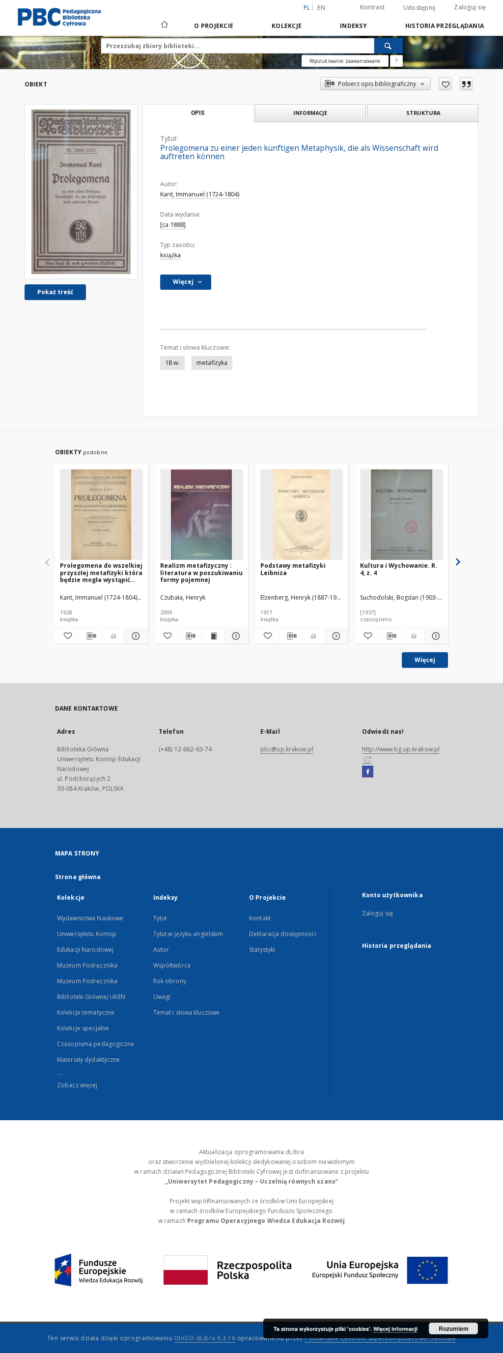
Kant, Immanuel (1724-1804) (199, 194)
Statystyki (262, 949)
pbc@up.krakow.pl (286, 749)
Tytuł (160, 918)
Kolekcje (287, 26)
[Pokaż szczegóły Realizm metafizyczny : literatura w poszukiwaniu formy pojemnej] (235, 636)
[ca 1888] (173, 225)
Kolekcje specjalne (83, 1028)
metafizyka (211, 363)
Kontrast (372, 7)
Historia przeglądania (444, 26)
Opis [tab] (197, 113)
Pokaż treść (55, 292)
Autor (161, 949)
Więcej (425, 660)
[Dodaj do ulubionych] (445, 84)
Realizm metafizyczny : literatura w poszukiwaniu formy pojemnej (201, 572)
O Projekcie (213, 26)
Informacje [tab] (310, 112)
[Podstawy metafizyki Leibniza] (302, 514)
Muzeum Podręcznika (87, 965)
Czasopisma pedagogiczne (95, 1044)
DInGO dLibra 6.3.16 (205, 1338)
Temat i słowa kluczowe (186, 1012)
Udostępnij (419, 8)
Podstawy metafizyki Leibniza (293, 569)
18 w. (172, 363)
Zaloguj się (470, 7)
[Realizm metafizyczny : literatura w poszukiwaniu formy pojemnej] (202, 514)
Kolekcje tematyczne (85, 1012)
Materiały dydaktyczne (88, 1059)
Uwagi (162, 997)
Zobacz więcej (77, 1085)
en (321, 7)
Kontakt (260, 918)
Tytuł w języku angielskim (188, 934)
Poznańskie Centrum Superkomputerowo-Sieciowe (380, 1338)
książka (170, 255)
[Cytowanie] (466, 84)
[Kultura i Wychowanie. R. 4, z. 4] (402, 514)
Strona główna (78, 877)
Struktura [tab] (423, 112)
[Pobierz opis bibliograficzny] (90, 636)
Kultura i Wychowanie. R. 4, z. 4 (398, 569)
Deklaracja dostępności (282, 934)
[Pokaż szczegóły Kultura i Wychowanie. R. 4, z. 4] (435, 636)
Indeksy (353, 26)
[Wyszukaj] (388, 46)
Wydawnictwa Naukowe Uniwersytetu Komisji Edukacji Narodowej (90, 934)
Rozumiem (454, 1328)
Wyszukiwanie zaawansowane (345, 60)
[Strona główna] (164, 25)
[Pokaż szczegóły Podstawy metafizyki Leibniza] (334, 636)
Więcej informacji (395, 1328)
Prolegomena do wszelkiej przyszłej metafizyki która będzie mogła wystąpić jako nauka (101, 572)
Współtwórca (172, 965)
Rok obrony (169, 981)
